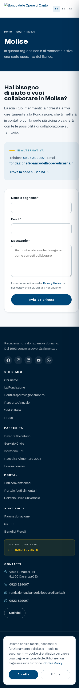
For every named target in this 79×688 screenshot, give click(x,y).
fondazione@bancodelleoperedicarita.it (37, 592)
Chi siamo (11, 380)
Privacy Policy (52, 283)
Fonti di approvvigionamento (24, 395)
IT (56, 8)
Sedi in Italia (12, 410)
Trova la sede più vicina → (29, 172)
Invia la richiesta (41, 299)
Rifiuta (55, 674)
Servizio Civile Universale (22, 498)
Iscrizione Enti (14, 451)
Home (8, 31)
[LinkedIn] (28, 360)
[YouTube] (39, 360)
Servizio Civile (14, 443)
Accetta (23, 674)
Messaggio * (20, 240)
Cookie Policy (52, 663)
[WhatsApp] (49, 360)
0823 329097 (19, 584)
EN (63, 8)
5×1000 (9, 524)
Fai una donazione (17, 516)
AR (70, 8)
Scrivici (15, 612)
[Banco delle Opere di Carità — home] (26, 9)
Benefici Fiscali (15, 531)
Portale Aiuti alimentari (20, 490)
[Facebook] (8, 360)
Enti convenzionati (17, 483)
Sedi (19, 31)
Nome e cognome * (25, 198)
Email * (16, 219)
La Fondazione (14, 387)
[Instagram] (18, 360)
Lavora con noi (14, 466)
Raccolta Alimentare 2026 (23, 458)
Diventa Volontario (17, 436)
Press (8, 417)
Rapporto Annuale (17, 402)
